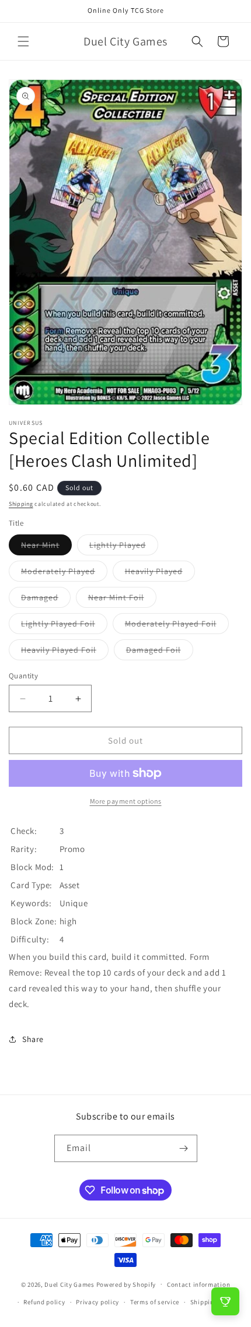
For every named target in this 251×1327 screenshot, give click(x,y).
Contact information (198, 1284)
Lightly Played (123, 547)
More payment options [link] (126, 801)
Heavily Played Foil (65, 652)
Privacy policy (97, 1302)
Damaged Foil (159, 652)
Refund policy (44, 1302)
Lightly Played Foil (64, 626)
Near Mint (46, 547)
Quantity (23, 676)
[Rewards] (225, 1301)
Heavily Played (160, 573)
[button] (23, 41)
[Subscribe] (184, 1148)
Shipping (21, 504)
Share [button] (33, 1039)
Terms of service (154, 1302)
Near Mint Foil (122, 600)
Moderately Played (64, 573)
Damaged (46, 600)
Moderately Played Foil (177, 626)
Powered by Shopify (126, 1284)
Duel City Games (69, 1284)
